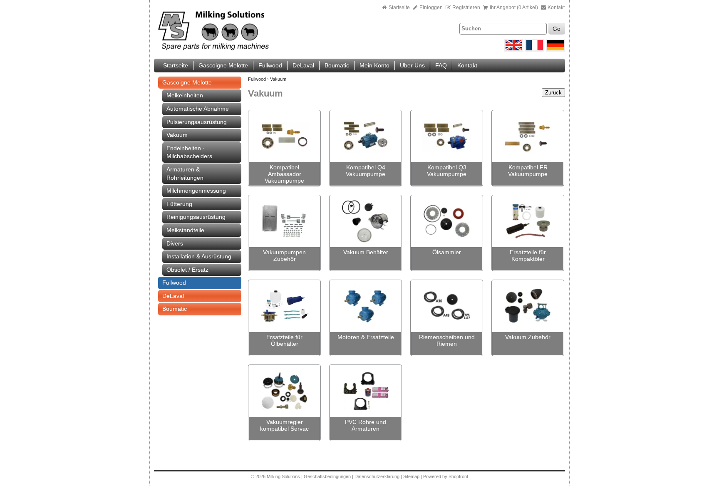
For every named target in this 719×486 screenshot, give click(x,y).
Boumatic (337, 65)
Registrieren (466, 7)
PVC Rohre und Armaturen (365, 425)
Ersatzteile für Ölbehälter (284, 340)
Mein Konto (374, 65)
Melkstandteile (185, 230)
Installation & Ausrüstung (198, 256)
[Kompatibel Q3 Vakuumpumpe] (446, 136)
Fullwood (270, 65)
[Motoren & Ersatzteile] (365, 306)
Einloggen (430, 7)
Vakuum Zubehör (527, 337)
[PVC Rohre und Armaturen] (365, 391)
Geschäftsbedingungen (327, 476)
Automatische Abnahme (197, 108)
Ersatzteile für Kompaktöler (528, 255)
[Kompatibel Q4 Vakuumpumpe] (365, 136)
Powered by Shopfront (445, 476)
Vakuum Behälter (365, 252)
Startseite (399, 7)
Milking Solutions (284, 476)
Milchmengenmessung (196, 190)
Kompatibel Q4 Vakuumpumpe (365, 170)
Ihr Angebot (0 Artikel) (513, 7)
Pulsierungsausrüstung (196, 122)
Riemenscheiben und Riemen (447, 340)
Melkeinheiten (184, 95)
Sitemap (412, 476)
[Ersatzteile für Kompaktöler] (527, 221)
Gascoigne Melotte (223, 65)
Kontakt (555, 7)
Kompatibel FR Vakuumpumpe (528, 170)
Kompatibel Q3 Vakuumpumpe (446, 170)
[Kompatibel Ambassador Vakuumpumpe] (284, 136)
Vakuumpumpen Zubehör (284, 255)
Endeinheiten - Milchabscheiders (189, 152)
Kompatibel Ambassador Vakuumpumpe (284, 174)
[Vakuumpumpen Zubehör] (284, 221)
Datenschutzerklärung (377, 476)
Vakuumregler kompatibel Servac (284, 425)
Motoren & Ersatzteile (365, 337)
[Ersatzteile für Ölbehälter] (284, 306)
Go (556, 28)
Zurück (553, 92)
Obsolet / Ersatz (187, 269)
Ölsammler (446, 252)
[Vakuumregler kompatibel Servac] (284, 391)
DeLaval (303, 65)
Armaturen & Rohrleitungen (184, 173)
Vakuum (177, 134)
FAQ (441, 65)
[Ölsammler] (446, 221)
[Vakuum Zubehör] (527, 306)
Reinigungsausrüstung (196, 216)
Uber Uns (412, 65)
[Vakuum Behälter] (365, 221)
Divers (174, 243)
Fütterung (179, 204)
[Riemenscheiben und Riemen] (446, 306)
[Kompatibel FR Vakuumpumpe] (527, 136)
